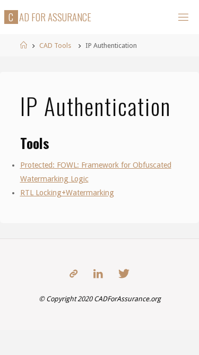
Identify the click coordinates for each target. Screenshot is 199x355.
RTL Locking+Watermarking (67, 192)
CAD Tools (55, 45)
